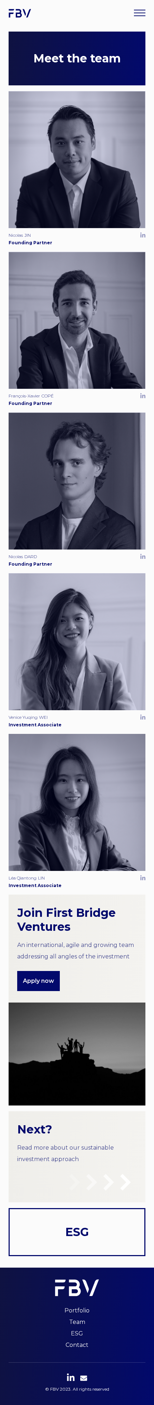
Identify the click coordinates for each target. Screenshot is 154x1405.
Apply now (38, 980)
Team (77, 1322)
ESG (77, 1333)
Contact (77, 1345)
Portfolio (77, 1310)
